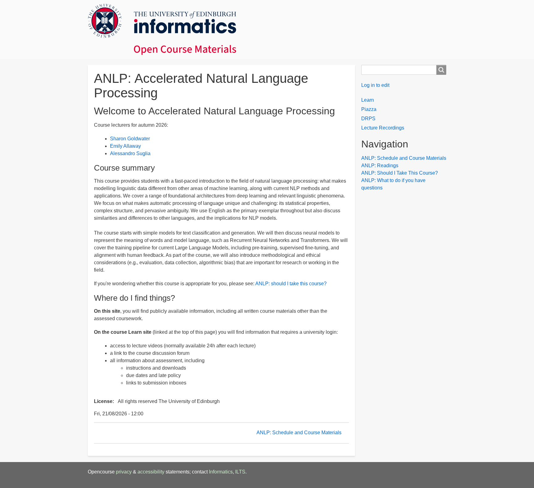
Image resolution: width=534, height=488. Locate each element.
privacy (124, 471)
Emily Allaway (125, 146)
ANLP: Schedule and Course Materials (298, 432)
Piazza (368, 109)
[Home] (267, 29)
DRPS (368, 118)
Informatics (221, 471)
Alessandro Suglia (130, 153)
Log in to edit (375, 85)
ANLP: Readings (379, 165)
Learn (367, 100)
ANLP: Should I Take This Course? (399, 173)
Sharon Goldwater (130, 138)
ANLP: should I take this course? (291, 283)
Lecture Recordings (382, 127)
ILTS (240, 471)
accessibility (151, 471)
